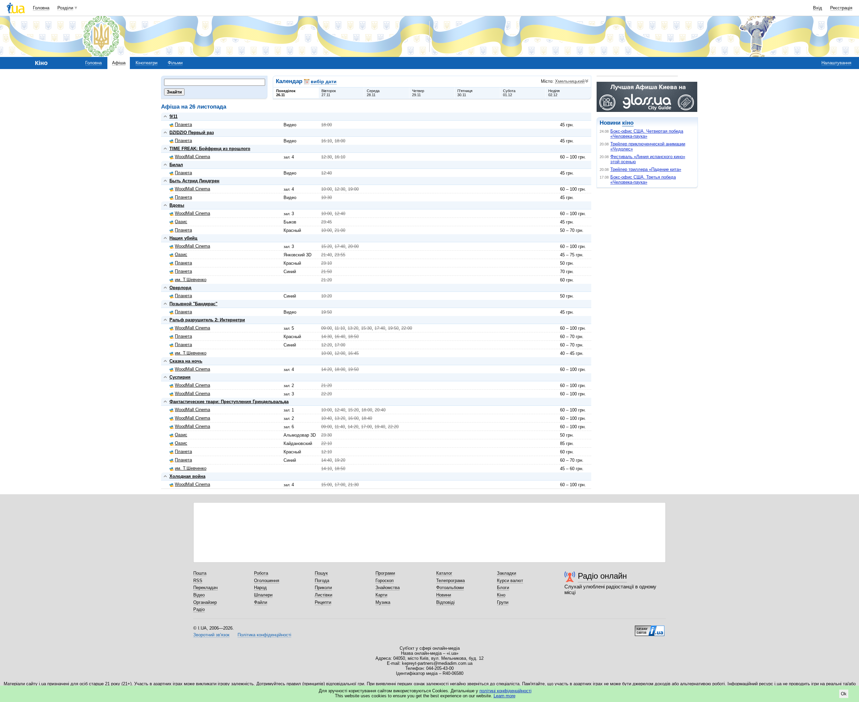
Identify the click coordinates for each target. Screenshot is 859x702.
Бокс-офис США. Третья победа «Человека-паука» (643, 180)
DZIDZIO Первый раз (191, 132)
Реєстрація (841, 7)
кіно (628, 123)
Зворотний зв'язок (211, 634)
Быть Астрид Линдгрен (194, 180)
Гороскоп (384, 580)
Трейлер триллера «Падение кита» (645, 169)
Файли (260, 602)
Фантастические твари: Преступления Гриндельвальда (229, 401)
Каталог (444, 573)
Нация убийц (183, 238)
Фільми (175, 62)
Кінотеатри (146, 62)
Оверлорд (180, 287)
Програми (385, 573)
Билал (176, 164)
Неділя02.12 (554, 93)
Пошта (199, 573)
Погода (322, 580)
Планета (183, 124)
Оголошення (266, 580)
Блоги (503, 587)
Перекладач (205, 587)
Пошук (321, 573)
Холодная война (187, 476)
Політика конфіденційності (264, 634)
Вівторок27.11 (328, 93)
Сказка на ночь (185, 361)
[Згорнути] (165, 116)
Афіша (118, 62)
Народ (260, 587)
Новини (443, 594)
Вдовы (176, 205)
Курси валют (510, 580)
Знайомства (387, 587)
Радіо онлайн (602, 575)
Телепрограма (450, 580)
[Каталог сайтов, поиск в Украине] (649, 628)
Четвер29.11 (418, 93)
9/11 (173, 116)
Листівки (323, 594)
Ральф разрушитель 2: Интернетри (207, 319)
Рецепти (323, 602)
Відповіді (445, 602)
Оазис (181, 221)
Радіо (199, 609)
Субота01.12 (509, 93)
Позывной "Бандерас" (193, 303)
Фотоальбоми (450, 587)
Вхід (817, 7)
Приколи (323, 587)
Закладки (506, 573)
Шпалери (263, 594)
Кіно (501, 594)
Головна (41, 7)
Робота (261, 573)
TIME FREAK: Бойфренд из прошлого (209, 148)
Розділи (65, 7)
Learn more (504, 695)
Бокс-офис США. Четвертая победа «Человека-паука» (646, 134)
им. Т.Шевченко (190, 279)
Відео (199, 594)
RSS (197, 580)
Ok (844, 693)
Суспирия (180, 377)
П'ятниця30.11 (464, 93)
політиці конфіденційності (505, 690)
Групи (502, 602)
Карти (381, 594)
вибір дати (324, 81)
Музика (382, 602)
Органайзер (205, 602)
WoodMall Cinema (192, 156)
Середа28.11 (373, 93)
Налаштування (836, 62)
